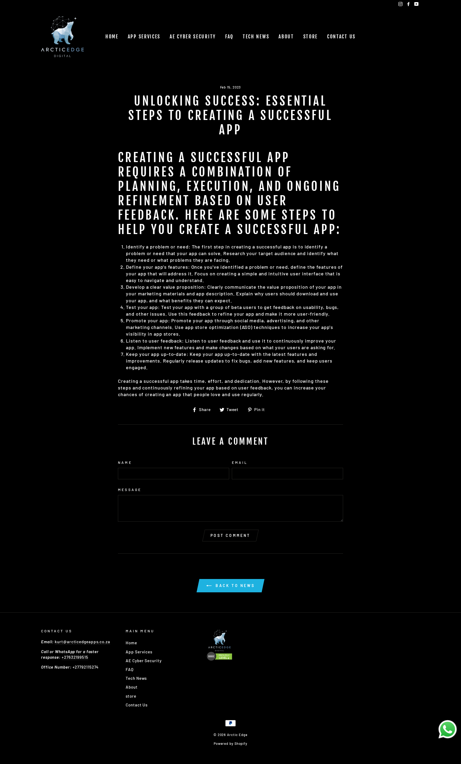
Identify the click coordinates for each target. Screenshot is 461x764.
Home (111, 36)
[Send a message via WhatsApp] (447, 729)
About (286, 36)
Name (125, 462)
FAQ (229, 36)
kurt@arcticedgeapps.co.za (82, 641)
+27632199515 (75, 657)
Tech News (256, 36)
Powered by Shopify (230, 743)
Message (129, 489)
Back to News (234, 585)
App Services (144, 36)
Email (240, 462)
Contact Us (341, 36)
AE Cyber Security (193, 36)
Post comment (230, 535)
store (310, 36)
